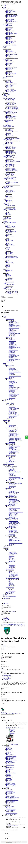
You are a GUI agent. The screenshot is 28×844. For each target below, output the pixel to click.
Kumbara (8, 251)
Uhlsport (8, 771)
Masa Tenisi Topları (10, 168)
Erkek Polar (9, 32)
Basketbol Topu (9, 758)
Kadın (4, 47)
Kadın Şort (8, 65)
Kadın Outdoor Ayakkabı (12, 58)
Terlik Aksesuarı (7, 216)
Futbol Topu (9, 748)
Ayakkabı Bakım (7, 203)
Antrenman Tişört (10, 99)
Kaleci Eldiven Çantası (11, 157)
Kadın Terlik (9, 50)
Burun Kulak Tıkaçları (11, 179)
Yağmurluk (8, 276)
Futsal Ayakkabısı (10, 19)
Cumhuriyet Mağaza (11, 809)
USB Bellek (9, 232)
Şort (7, 271)
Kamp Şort (8, 115)
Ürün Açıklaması (7, 675)
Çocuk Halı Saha (10, 87)
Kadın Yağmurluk (10, 74)
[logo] (3, 5)
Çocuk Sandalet (9, 85)
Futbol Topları (9, 159)
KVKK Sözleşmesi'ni (13, 825)
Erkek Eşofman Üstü (11, 41)
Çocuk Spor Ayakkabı (11, 84)
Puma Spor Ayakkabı (11, 785)
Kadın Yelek (9, 71)
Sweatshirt (8, 275)
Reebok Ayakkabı (10, 767)
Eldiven (8, 213)
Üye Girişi (5, 603)
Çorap (4, 199)
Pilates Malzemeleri (7, 139)
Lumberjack (9, 780)
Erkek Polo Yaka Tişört (11, 45)
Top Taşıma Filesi (10, 165)
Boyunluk (8, 214)
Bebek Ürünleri (9, 254)
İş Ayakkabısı (9, 23)
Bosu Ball (8, 133)
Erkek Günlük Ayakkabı (11, 21)
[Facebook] (12, 729)
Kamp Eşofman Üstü (11, 119)
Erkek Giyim (6, 24)
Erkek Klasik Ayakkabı (11, 14)
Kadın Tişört (9, 60)
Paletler (8, 181)
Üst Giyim (5, 273)
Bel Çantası (9, 196)
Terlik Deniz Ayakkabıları (12, 182)
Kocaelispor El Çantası (11, 256)
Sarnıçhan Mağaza (10, 810)
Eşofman (8, 274)
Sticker (7, 248)
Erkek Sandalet (9, 10)
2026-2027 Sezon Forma (12, 293)
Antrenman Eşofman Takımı (12, 109)
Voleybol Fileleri (10, 175)
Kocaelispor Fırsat (10, 792)
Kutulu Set (8, 230)
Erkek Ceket (9, 25)
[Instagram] (12, 731)
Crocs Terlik (9, 779)
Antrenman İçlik (10, 102)
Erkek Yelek (9, 38)
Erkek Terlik (9, 20)
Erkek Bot (8, 12)
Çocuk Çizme (9, 82)
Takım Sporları (6, 94)
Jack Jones (8, 781)
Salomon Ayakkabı (10, 783)
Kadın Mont (9, 69)
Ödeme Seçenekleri (7, 677)
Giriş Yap (3, 613)
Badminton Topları (10, 148)
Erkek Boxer (9, 34)
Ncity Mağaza (9, 807)
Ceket (7, 280)
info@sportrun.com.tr (18, 727)
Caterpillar (8, 775)
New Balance (9, 776)
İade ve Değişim (7, 678)
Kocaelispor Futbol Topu (12, 257)
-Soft (7, 842)
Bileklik (8, 264)
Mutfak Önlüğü (9, 244)
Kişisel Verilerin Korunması (12, 797)
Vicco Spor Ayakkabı (11, 772)
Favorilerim (6, 598)
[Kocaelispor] (7, 634)
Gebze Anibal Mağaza (11, 814)
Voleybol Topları (10, 174)
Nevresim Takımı (10, 236)
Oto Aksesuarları (10, 229)
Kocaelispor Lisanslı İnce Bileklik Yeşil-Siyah (11, 713)
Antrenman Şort (10, 100)
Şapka (7, 212)
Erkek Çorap (9, 200)
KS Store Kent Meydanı (11, 813)
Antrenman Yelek (10, 104)
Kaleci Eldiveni (9, 754)
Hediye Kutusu (9, 252)
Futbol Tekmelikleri (10, 163)
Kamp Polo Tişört (10, 113)
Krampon (8, 17)
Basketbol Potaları (10, 155)
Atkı (7, 261)
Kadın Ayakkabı (7, 49)
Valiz (7, 195)
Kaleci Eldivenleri (10, 160)
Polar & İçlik (9, 279)
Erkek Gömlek (9, 27)
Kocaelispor (13, 222)
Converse (8, 778)
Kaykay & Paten (7, 218)
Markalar (5, 221)
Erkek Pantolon (9, 43)
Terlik (7, 249)
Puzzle (7, 243)
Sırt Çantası (9, 194)
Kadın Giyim (6, 59)
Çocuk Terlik (9, 86)
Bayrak (8, 265)
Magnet (8, 239)
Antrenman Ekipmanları (8, 128)
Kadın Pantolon (9, 76)
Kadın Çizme (9, 56)
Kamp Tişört (9, 287)
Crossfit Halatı (9, 135)
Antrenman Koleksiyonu (9, 98)
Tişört (4, 283)
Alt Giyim (5, 269)
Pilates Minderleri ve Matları (12, 141)
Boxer (7, 753)
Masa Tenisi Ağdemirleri (11, 170)
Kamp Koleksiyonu (7, 111)
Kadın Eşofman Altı (10, 68)
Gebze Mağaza (9, 811)
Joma (7, 787)
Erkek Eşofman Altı (10, 36)
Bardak (8, 242)
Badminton (5, 144)
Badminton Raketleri (11, 147)
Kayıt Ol (8, 613)
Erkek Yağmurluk (10, 42)
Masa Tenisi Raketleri (11, 169)
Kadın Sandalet (9, 51)
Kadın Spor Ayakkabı (11, 52)
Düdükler (8, 134)
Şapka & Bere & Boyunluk (9, 209)
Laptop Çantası (9, 190)
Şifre (2, 608)
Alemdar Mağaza (10, 806)
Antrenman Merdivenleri (12, 131)
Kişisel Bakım (9, 240)
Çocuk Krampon (10, 89)
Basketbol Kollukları (11, 152)
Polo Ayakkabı (9, 769)
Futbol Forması (9, 96)
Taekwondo (9, 122)
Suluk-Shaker (9, 130)
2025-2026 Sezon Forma (12, 292)
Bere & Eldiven (9, 262)
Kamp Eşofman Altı (10, 117)
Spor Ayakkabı (9, 750)
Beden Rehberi (8, 657)
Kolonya (8, 247)
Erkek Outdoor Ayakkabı (12, 15)
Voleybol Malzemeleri (8, 173)
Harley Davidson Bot (11, 784)
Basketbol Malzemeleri (8, 150)
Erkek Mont (9, 37)
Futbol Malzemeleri (7, 156)
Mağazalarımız (9, 793)
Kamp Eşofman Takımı (11, 112)
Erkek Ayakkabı (7, 8)
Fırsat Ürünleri (9, 791)
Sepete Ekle (3, 661)
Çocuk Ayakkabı (7, 80)
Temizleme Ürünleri (10, 205)
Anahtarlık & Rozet (10, 227)
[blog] (10, 734)
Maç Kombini (6, 258)
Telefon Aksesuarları (11, 231)
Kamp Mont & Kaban (11, 116)
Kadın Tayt (8, 64)
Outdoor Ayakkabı (10, 762)
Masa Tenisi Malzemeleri (9, 166)
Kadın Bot (8, 55)
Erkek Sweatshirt (10, 30)
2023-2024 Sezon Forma (12, 289)
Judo (7, 124)
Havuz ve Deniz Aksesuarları (13, 185)
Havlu (7, 235)
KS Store (8, 747)
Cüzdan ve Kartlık (10, 191)
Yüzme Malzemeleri (8, 178)
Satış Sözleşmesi (10, 802)
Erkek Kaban (9, 40)
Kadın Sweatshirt (10, 62)
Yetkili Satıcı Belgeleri (12, 744)
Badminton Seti (9, 146)
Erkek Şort (8, 29)
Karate (7, 121)
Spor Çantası (9, 763)
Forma (4, 95)
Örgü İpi (8, 266)
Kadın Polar (9, 63)
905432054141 (9, 727)
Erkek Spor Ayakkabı (11, 11)
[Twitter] (11, 730)
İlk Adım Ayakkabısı (11, 90)
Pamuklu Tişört (9, 286)
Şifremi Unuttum (12, 611)
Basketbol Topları (10, 151)
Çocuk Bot (8, 81)
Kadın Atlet (9, 72)
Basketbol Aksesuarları (11, 153)
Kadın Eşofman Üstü (11, 73)
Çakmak (8, 225)
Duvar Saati (9, 253)
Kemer (7, 238)
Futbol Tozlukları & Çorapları (13, 161)
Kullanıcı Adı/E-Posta (5, 606)
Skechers (8, 774)
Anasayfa (5, 617)
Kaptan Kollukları (10, 164)
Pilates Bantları (9, 142)
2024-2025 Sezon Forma (12, 291)
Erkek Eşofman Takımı (11, 33)
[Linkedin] (11, 733)
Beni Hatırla (5, 611)
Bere (7, 210)
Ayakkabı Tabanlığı (10, 207)
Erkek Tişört (9, 28)
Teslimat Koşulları (10, 798)
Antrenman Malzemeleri (11, 137)
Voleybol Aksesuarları (11, 177)
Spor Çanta (8, 192)
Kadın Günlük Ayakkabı (11, 54)
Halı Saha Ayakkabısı (11, 16)
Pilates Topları (9, 143)
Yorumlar (5, 679)
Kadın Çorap (9, 201)
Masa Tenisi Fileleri (10, 172)
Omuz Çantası (9, 197)
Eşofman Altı (9, 270)
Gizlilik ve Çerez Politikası (12, 800)
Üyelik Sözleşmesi (10, 801)
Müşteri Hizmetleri (10, 796)
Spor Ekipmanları (8, 126)
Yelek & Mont (9, 278)
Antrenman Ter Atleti (11, 103)
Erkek (4, 7)
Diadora (8, 770)
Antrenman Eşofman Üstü (12, 107)
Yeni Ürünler (9, 789)
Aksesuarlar (6, 187)
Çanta (4, 188)
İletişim (8, 794)
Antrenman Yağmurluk (11, 106)
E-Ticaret (10, 842)
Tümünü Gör (12, 335)
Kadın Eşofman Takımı (11, 67)
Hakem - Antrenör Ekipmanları (13, 138)
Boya (7, 204)
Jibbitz (7, 217)
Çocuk (4, 78)
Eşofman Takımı (10, 282)
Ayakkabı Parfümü (10, 208)
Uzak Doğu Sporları (8, 120)
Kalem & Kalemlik (10, 226)
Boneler (8, 183)
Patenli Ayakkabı (10, 91)
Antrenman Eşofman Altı (12, 108)
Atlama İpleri (9, 129)
